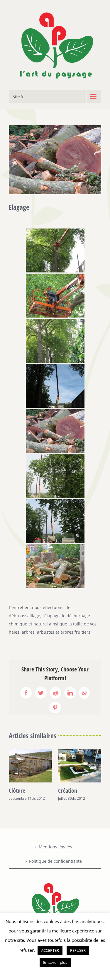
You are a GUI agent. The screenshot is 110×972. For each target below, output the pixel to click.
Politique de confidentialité (55, 861)
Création (67, 790)
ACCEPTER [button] (50, 950)
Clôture (17, 790)
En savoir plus (55, 962)
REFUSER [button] (78, 950)
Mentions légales (55, 847)
